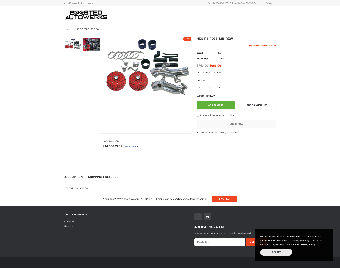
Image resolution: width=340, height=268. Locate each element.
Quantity (201, 80)
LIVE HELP (224, 199)
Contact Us (271, 3)
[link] (73, 44)
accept (276, 252)
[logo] (86, 15)
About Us (68, 226)
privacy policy (308, 244)
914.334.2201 (112, 146)
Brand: (200, 53)
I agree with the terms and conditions (218, 115)
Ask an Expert (131, 146)
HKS (219, 53)
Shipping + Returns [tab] (103, 177)
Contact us (69, 221)
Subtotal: (201, 96)
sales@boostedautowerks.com (78, 3)
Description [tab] (73, 177)
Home (67, 29)
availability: (202, 58)
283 (202, 132)
